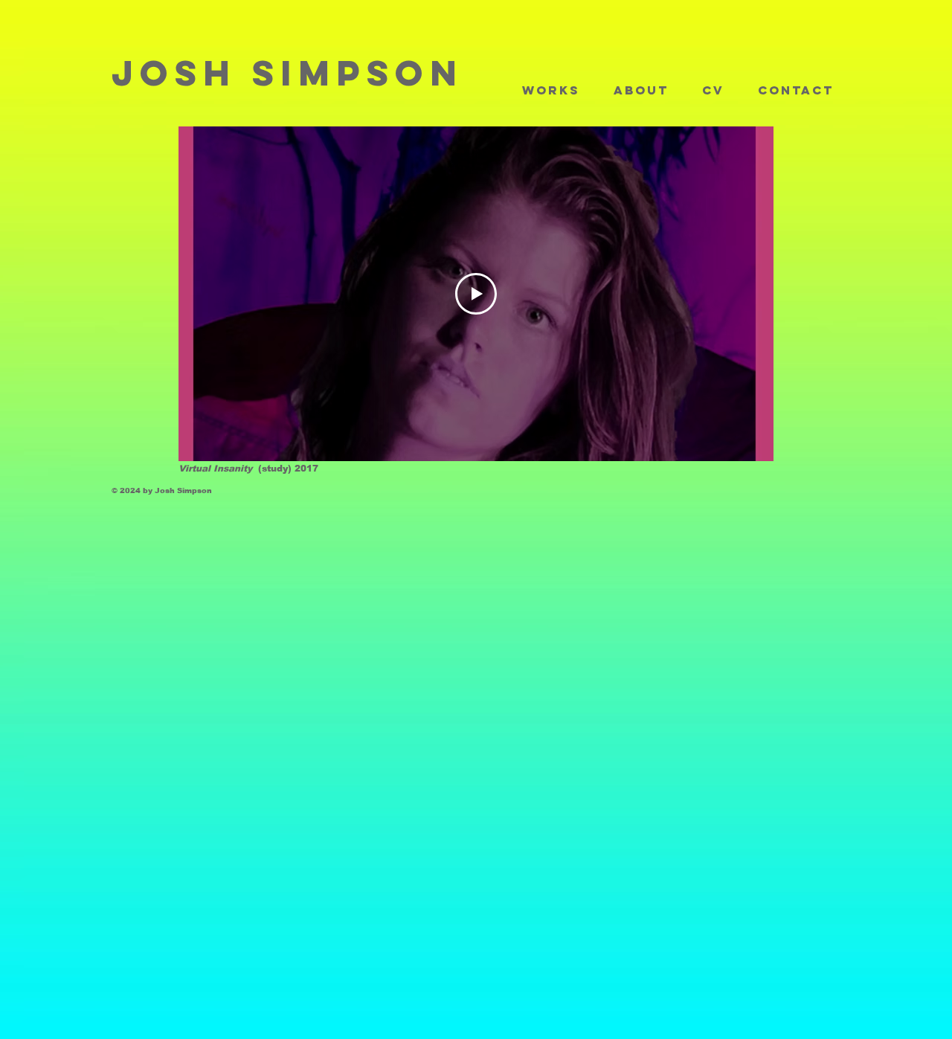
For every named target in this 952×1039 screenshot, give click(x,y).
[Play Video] (476, 294)
